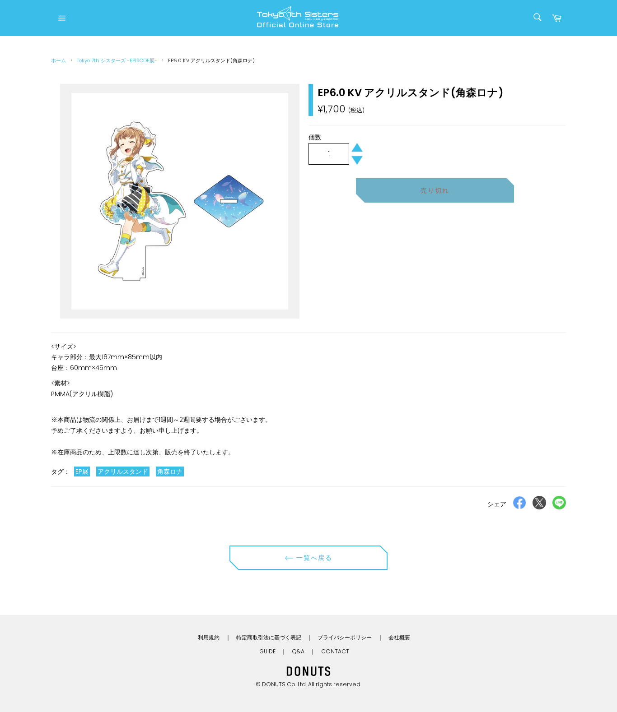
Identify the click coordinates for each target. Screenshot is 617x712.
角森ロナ (169, 471)
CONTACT (335, 651)
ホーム (58, 60)
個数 (314, 137)
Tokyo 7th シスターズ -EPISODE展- (117, 60)
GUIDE (267, 651)
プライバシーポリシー (345, 637)
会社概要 (399, 637)
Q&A (298, 651)
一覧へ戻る (313, 557)
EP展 (82, 471)
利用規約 (209, 637)
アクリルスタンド (123, 471)
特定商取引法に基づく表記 (268, 637)
